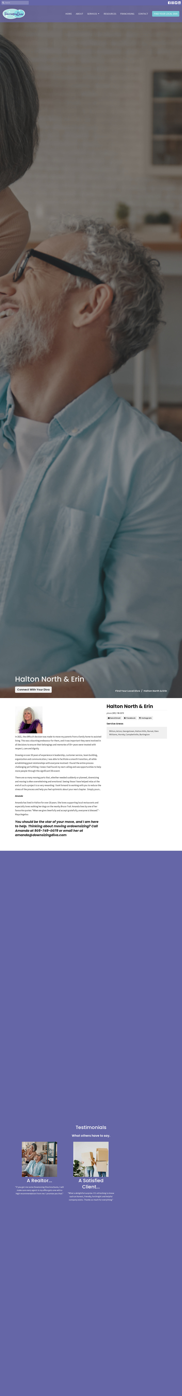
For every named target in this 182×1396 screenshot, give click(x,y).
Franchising (127, 13)
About (79, 13)
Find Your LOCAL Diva (166, 13)
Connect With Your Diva (33, 689)
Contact (143, 13)
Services (92, 13)
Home (68, 13)
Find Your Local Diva (127, 690)
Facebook (131, 718)
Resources (110, 13)
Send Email (115, 718)
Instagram (146, 718)
